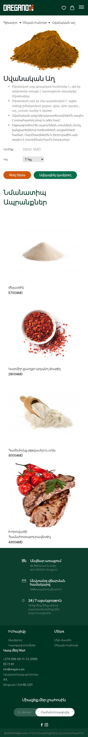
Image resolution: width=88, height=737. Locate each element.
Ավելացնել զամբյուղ (55, 175)
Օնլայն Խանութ (35, 22)
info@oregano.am (14, 669)
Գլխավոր (10, 22)
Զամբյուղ (15, 640)
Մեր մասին (62, 640)
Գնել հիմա (17, 175)
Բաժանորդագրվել (55, 712)
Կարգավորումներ (22, 645)
